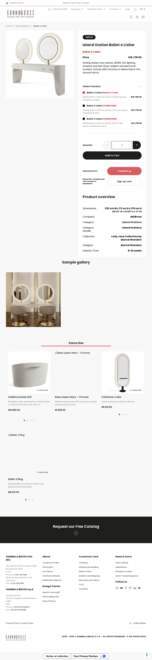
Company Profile (50, 562)
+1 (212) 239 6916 (59, 9)
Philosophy (47, 567)
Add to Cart (112, 155)
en (141, 9)
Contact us (124, 171)
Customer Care (94, 9)
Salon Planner (49, 601)
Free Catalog (121, 562)
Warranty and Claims (89, 580)
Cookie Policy (26, 623)
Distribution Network (52, 580)
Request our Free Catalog (76, 3)
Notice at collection (57, 656)
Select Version (92, 86)
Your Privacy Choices (85, 656)
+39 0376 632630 (21, 607)
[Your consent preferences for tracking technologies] (147, 655)
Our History (47, 571)
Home (9, 26)
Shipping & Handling (88, 567)
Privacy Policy (12, 623)
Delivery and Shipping (89, 575)
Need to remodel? (51, 592)
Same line (76, 343)
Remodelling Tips (50, 596)
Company (75, 9)
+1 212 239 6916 (20, 574)
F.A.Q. (81, 584)
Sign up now (124, 181)
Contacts (113, 9)
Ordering (83, 562)
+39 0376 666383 (18, 609)
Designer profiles (123, 571)
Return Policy (85, 571)
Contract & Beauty (51, 575)
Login (127, 9)
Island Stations (23, 26)
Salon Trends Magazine (126, 575)
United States (17, 3)
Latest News (121, 567)
